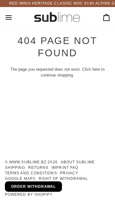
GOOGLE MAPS (20, 178)
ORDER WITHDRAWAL (33, 186)
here (96, 69)
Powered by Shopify (28, 194)
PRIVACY (69, 173)
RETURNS (38, 167)
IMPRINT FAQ (65, 167)
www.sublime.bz (27, 162)
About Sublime (78, 162)
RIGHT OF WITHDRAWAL (63, 178)
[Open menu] (14, 17)
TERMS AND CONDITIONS (31, 173)
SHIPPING (15, 167)
